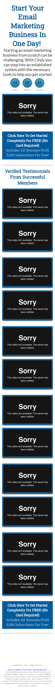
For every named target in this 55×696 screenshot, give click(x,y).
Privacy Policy (27, 669)
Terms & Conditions (14, 669)
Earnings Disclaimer (40, 669)
